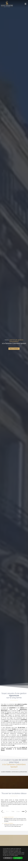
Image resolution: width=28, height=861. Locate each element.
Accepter (18, 858)
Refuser (8, 858)
